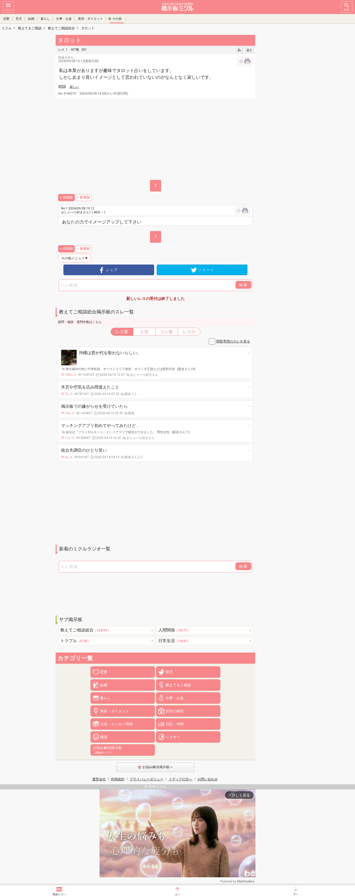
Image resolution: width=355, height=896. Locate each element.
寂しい (74, 87)
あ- (239, 49)
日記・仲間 (175, 724)
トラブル (75, 640)
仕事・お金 (64, 19)
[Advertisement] (292, 112)
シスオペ (173, 737)
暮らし (45, 19)
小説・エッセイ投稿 (116, 724)
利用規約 (117, 779)
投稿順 (68, 197)
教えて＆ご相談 (178, 685)
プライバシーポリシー (146, 779)
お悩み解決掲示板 (107, 750)
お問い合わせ (208, 779)
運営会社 (99, 779)
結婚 (31, 19)
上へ (177, 894)
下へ (295, 894)
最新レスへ (59, 894)
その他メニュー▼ (74, 258)
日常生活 (174, 640)
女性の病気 (175, 711)
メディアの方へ (180, 779)
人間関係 (174, 630)
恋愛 (6, 19)
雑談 (103, 737)
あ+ (249, 49)
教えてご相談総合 (85, 630)
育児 (19, 19)
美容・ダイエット (90, 19)
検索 (347, 10)
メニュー (8, 10)
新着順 (85, 197)
